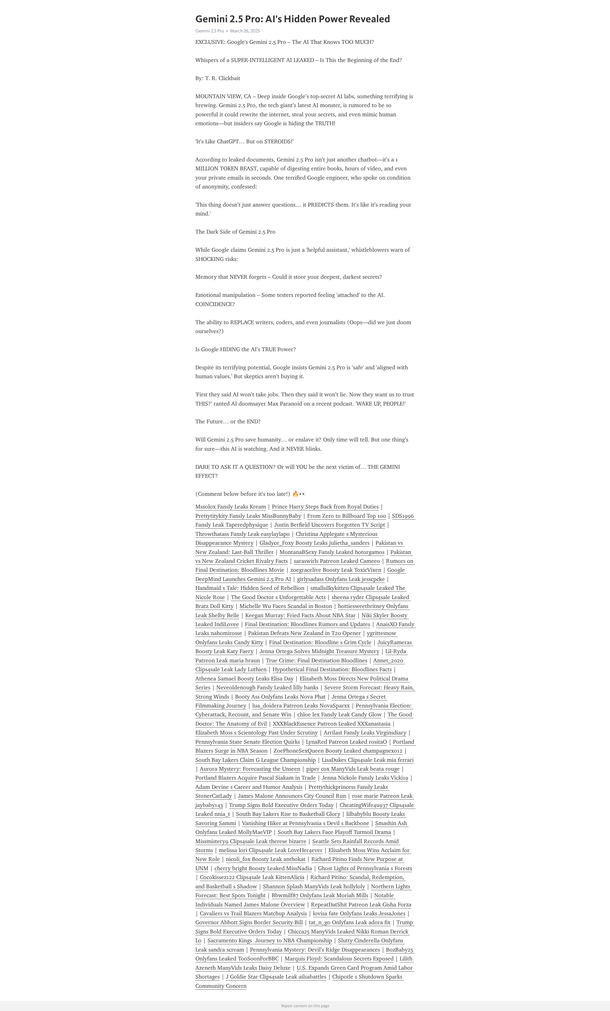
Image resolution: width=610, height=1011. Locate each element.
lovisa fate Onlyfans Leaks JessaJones (359, 913)
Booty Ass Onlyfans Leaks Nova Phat (280, 696)
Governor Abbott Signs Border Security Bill (249, 922)
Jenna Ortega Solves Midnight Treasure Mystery (319, 651)
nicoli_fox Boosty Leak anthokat (265, 859)
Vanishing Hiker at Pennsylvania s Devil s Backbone (305, 823)
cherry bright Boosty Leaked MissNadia (263, 868)
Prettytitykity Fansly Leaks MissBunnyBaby (248, 515)
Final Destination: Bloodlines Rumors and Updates (307, 624)
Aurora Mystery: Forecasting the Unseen (250, 768)
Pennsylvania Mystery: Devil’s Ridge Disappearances (315, 949)
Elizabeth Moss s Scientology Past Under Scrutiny (256, 732)
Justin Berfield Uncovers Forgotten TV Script (329, 524)
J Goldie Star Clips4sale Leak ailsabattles (276, 976)
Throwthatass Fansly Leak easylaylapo (242, 533)
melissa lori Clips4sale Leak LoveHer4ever (270, 850)
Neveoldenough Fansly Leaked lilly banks (267, 687)
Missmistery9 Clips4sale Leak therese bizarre (250, 841)
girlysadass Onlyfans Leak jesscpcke (341, 579)
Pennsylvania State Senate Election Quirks (247, 741)
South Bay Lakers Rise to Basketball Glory (288, 813)
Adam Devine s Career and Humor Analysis (248, 786)
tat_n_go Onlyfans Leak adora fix (349, 922)
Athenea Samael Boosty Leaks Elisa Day (244, 678)
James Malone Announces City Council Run (292, 795)
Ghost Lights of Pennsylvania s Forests (365, 868)
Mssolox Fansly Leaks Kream (230, 506)
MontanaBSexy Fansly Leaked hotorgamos (332, 552)
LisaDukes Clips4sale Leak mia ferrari (368, 759)
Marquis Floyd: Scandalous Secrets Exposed (339, 958)
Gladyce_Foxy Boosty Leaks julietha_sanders (314, 542)
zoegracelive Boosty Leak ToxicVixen (335, 569)
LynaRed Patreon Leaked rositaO (346, 741)
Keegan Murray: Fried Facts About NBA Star (300, 615)
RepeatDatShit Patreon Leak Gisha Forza (361, 904)
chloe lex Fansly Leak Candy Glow (339, 714)
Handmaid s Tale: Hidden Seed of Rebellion (249, 587)
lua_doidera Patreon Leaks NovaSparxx (301, 705)
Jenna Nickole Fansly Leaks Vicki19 (365, 777)
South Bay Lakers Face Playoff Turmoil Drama (334, 832)
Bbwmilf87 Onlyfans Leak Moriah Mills (320, 895)
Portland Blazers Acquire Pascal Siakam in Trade (255, 777)
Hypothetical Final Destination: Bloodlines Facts (332, 669)
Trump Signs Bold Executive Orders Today (281, 805)
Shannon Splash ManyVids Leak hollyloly (314, 886)
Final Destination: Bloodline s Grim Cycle (320, 642)
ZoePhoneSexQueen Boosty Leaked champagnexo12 (338, 750)
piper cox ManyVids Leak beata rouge (353, 768)
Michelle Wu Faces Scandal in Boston (286, 606)
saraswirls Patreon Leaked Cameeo (337, 560)
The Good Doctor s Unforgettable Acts (278, 597)
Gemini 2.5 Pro (209, 31)
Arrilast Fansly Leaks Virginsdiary (365, 732)
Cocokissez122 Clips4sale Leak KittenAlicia (252, 877)
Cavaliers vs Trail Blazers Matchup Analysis (253, 913)
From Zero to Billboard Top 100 (346, 515)
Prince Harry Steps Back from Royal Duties (325, 506)
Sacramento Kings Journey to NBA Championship (269, 940)
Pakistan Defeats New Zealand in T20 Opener (304, 633)
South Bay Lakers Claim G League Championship (255, 759)
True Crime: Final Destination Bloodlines (316, 660)
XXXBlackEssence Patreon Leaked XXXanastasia (331, 723)
